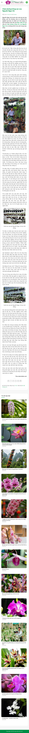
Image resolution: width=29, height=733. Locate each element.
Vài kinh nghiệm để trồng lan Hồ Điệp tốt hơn (12, 693)
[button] (2, 2)
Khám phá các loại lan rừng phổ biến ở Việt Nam (12, 469)
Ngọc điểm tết (21, 22)
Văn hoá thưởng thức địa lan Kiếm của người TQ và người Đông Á (13, 669)
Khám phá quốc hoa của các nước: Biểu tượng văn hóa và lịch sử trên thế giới (13, 444)
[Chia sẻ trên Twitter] (13, 381)
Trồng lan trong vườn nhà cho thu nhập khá (11, 618)
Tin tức (16, 385)
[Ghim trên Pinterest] (18, 381)
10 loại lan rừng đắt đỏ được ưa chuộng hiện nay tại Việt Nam (14, 643)
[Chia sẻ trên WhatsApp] (8, 381)
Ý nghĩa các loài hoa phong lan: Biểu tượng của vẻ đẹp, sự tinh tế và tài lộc (14, 520)
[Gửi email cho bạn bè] (16, 381)
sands (15, 14)
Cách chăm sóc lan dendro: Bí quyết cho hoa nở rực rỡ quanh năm (14, 494)
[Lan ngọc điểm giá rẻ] (14, 2)
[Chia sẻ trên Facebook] (11, 381)
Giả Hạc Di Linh (5, 569)
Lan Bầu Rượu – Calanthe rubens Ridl (10, 718)
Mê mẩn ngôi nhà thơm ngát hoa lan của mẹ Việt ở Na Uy (14, 544)
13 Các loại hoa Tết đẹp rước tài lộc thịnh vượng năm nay (14, 419)
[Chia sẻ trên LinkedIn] (20, 381)
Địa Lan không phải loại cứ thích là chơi (10, 593)
